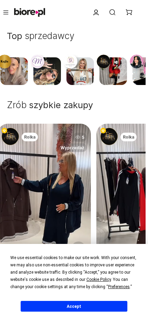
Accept (74, 306)
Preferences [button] (119, 286)
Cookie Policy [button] (98, 279)
